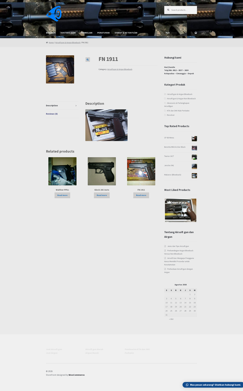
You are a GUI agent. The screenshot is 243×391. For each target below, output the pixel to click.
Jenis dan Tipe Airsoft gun (178, 246)
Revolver (171, 115)
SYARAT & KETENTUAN (126, 32)
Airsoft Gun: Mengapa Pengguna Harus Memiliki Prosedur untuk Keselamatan (179, 261)
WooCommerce (77, 374)
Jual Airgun (52, 352)
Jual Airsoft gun (54, 349)
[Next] (191, 210)
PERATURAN (103, 32)
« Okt (171, 319)
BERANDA (51, 32)
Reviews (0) (52, 113)
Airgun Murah (92, 352)
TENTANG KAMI (68, 32)
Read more (62, 195)
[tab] (62, 105)
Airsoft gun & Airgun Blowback (67, 42)
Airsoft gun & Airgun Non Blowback (181, 98)
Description (52, 105)
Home (51, 42)
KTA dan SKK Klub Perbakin (178, 110)
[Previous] (170, 210)
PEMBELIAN (86, 32)
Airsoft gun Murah (94, 349)
